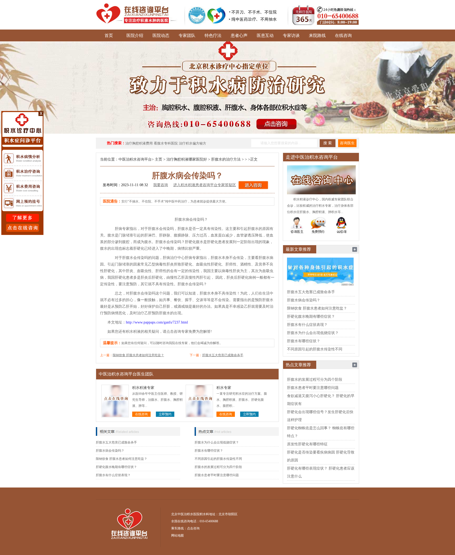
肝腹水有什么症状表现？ (113, 475)
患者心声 (239, 35)
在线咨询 (343, 35)
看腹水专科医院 (166, 143)
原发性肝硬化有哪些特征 (307, 444)
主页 (158, 159)
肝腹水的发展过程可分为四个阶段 (218, 467)
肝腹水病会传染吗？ (110, 450)
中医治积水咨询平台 (135, 159)
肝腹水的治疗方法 (226, 159)
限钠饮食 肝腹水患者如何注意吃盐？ (138, 355)
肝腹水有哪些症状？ (209, 450)
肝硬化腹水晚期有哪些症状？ (116, 467)
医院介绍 (134, 35)
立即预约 (165, 414)
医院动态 (160, 35)
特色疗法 (213, 35)
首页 (109, 35)
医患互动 (265, 35)
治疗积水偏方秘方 (192, 143)
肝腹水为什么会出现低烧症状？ (217, 442)
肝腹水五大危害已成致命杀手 (222, 355)
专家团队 (187, 35)
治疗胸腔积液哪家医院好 (186, 159)
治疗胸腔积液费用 (139, 143)
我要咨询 (160, 185)
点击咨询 (193, 528)
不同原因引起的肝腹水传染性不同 (218, 459)
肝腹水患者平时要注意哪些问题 (217, 475)
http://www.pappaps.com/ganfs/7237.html (157, 322)
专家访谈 (291, 35)
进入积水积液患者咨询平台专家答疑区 (204, 185)
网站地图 (177, 535)
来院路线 (317, 35)
